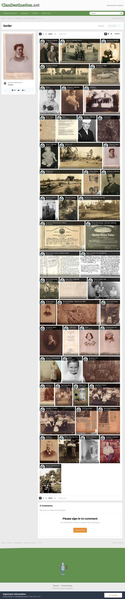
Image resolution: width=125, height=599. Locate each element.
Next (51, 34)
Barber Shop (46, 13)
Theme (55, 586)
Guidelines (20, 596)
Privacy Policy (66, 586)
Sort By (117, 34)
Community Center (10, 13)
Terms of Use (7, 596)
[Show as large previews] (108, 34)
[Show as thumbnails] (105, 34)
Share (101, 26)
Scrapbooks (24, 13)
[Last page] (55, 34)
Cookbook (35, 13)
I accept (114, 595)
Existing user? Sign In (115, 5)
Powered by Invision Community (62, 588)
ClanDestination (16, 5)
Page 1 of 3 (62, 34)
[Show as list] (111, 34)
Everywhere (112, 13)
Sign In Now (80, 530)
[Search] (121, 13)
